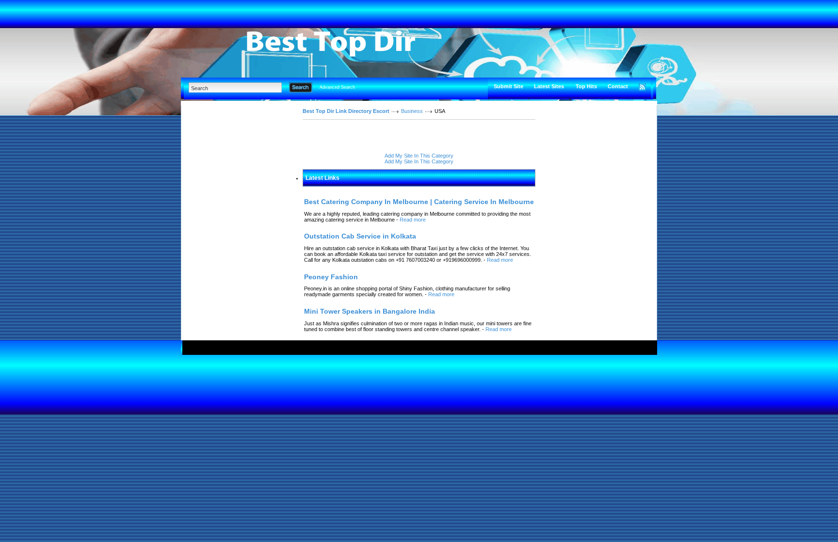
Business (412, 111)
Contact (618, 86)
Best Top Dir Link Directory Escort (346, 111)
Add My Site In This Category (419, 156)
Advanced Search (337, 87)
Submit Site (508, 86)
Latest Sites (549, 86)
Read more (413, 220)
